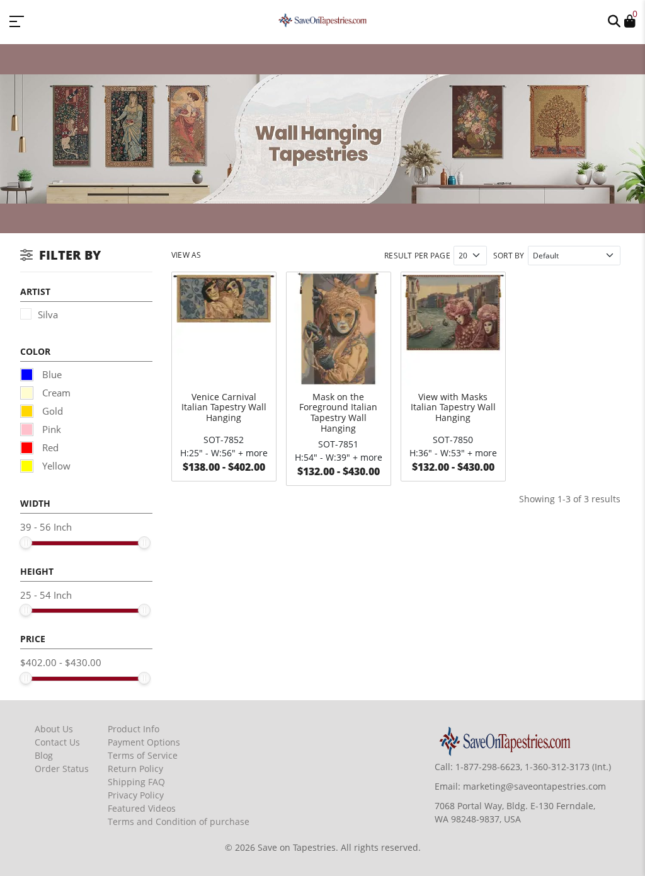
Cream (55, 392)
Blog (44, 755)
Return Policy (135, 769)
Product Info (133, 729)
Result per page (417, 255)
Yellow (55, 465)
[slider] (26, 542)
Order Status (62, 769)
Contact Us (57, 742)
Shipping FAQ (136, 782)
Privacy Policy (136, 795)
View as (186, 255)
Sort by (509, 255)
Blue (51, 374)
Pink (50, 429)
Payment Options (144, 742)
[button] (614, 20)
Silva (48, 314)
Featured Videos (142, 808)
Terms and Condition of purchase (178, 821)
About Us (54, 729)
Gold (51, 411)
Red (49, 447)
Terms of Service (143, 755)
